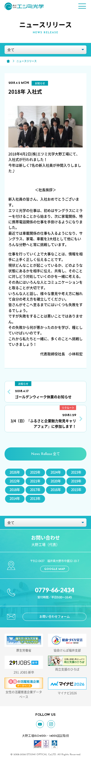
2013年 (35, 498)
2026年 (15, 472)
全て (45, 454)
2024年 (56, 472)
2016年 (56, 489)
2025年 (35, 472)
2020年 (56, 481)
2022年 (15, 481)
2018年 (15, 489)
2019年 (76, 481)
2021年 (35, 481)
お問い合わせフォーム (54, 616)
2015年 (76, 489)
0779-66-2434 (54, 590)
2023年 (76, 472)
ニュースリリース (26, 61)
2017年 (35, 489)
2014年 (15, 498)
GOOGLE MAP (54, 569)
